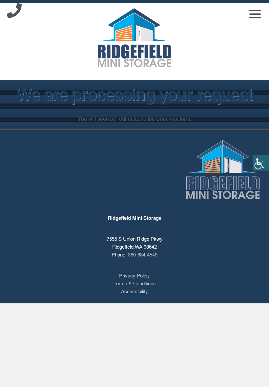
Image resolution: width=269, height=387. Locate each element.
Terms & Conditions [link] (135, 283)
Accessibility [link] (134, 291)
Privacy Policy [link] (134, 275)
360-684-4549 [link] (142, 254)
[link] (261, 163)
